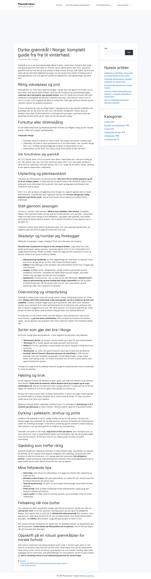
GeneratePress (88, 576)
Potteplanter (109, 136)
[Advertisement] (75, 25)
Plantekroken (26, 4)
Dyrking (23, 561)
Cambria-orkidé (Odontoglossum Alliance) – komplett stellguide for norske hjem (118, 94)
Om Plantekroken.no (103, 5)
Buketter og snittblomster (114, 125)
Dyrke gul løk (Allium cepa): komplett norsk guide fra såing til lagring (43, 563)
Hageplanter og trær (112, 132)
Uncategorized (110, 139)
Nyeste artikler (123, 5)
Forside (59, 5)
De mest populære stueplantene (77, 5)
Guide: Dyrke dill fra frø (28, 565)
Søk (105, 48)
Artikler (107, 122)
